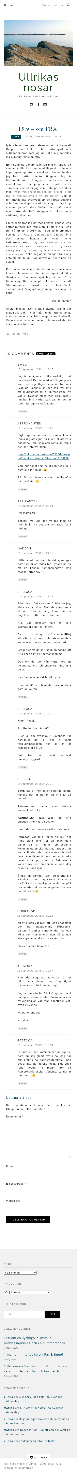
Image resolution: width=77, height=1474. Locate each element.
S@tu (22, 364)
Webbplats (13, 1200)
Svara (23, 412)
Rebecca (25, 591)
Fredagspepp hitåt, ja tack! (37, 1441)
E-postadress (16, 1183)
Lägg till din (45, 354)
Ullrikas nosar (38, 82)
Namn (11, 1166)
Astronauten (29, 423)
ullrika (8, 1396)
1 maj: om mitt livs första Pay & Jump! (33, 1354)
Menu (11, 5)
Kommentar (14, 1116)
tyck (16, 136)
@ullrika (40, 1457)
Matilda (9, 1407)
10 (59, 136)
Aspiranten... (29, 501)
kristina (24, 966)
